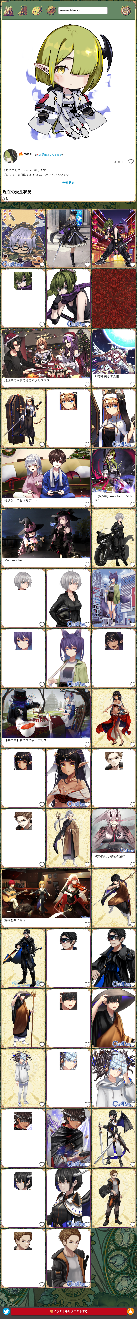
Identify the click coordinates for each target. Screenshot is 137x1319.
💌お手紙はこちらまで (49, 154)
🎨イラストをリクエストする (69, 1311)
